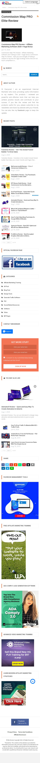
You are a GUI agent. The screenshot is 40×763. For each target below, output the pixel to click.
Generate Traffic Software (12, 297)
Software (7, 308)
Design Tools (8, 294)
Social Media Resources (12, 305)
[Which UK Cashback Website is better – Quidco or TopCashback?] (5, 211)
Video (6, 312)
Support (8, 331)
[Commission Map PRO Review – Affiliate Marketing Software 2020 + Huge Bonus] (11, 34)
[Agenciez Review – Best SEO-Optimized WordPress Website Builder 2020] (5, 228)
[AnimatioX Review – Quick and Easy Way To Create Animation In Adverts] (5, 202)
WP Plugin (7, 316)
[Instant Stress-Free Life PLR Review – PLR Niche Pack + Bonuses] (5, 436)
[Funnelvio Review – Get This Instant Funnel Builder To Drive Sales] (20, 136)
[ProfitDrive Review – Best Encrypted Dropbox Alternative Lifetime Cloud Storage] (5, 236)
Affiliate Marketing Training (12, 282)
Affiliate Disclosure (20, 735)
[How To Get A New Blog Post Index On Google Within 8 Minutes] (5, 219)
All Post (6, 286)
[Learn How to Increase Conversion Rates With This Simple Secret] (5, 444)
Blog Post (7, 290)
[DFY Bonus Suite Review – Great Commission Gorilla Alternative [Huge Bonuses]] (5, 185)
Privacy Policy (12, 732)
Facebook (21, 110)
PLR (5, 301)
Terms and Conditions (25, 732)
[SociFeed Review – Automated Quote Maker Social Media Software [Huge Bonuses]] (5, 194)
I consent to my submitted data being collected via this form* (18, 359)
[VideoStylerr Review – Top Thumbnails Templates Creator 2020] (5, 177)
